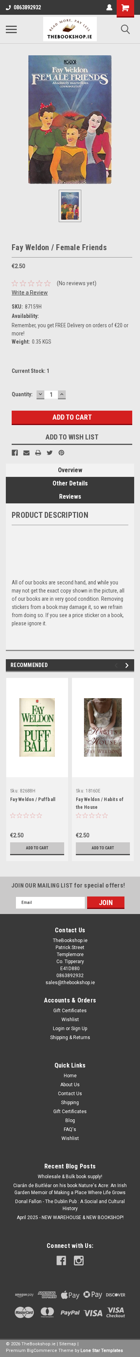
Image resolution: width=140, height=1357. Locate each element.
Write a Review (30, 292)
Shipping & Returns (70, 1037)
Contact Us (70, 1093)
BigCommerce (42, 1350)
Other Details (70, 483)
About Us (70, 1084)
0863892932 (27, 7)
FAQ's (70, 1129)
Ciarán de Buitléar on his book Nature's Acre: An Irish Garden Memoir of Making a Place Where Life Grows (70, 1189)
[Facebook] (15, 453)
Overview (70, 470)
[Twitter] (50, 453)
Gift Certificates (70, 1010)
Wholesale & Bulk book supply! (70, 1176)
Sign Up (79, 1028)
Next (128, 665)
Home (70, 1075)
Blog (70, 1120)
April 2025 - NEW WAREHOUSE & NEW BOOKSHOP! (70, 1217)
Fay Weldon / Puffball (32, 799)
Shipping (70, 1102)
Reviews (70, 496)
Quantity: (22, 394)
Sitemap (67, 1343)
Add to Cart (37, 848)
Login (59, 1028)
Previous (117, 665)
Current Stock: (30, 371)
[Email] (26, 453)
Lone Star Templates (101, 1350)
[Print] (38, 453)
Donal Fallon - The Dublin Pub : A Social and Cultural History (70, 1205)
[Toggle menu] (11, 29)
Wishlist (70, 1019)
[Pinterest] (61, 453)
